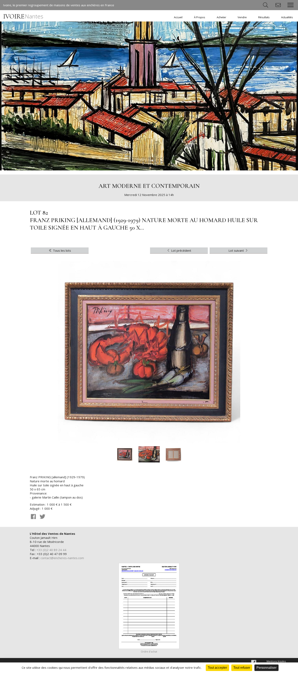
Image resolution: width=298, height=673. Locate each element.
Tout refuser (241, 667)
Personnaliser (266, 667)
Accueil (178, 17)
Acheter (221, 17)
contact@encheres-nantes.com (62, 558)
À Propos (199, 17)
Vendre (242, 17)
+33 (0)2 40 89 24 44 (51, 550)
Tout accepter (217, 667)
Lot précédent (180, 250)
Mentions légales (276, 661)
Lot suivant (236, 250)
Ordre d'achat (149, 651)
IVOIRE (23, 16)
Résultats (264, 17)
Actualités (287, 17)
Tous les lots (61, 250)
